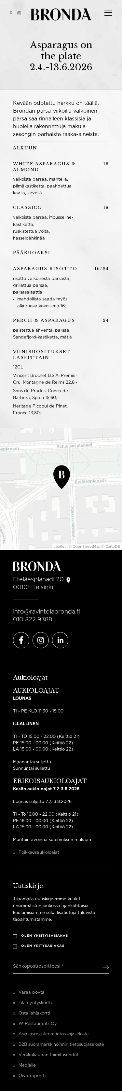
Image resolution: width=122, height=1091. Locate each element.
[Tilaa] (104, 967)
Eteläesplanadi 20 (38, 580)
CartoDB (112, 546)
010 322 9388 (32, 620)
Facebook (21, 640)
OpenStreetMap (87, 546)
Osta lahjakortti (34, 1013)
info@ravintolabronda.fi (46, 612)
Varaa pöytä (32, 992)
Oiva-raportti (32, 1076)
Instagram (41, 640)
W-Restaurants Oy (38, 1024)
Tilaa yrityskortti (35, 1003)
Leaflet (59, 546)
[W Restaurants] (61, 14)
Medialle (27, 1065)
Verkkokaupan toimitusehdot (48, 1055)
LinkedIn (60, 640)
